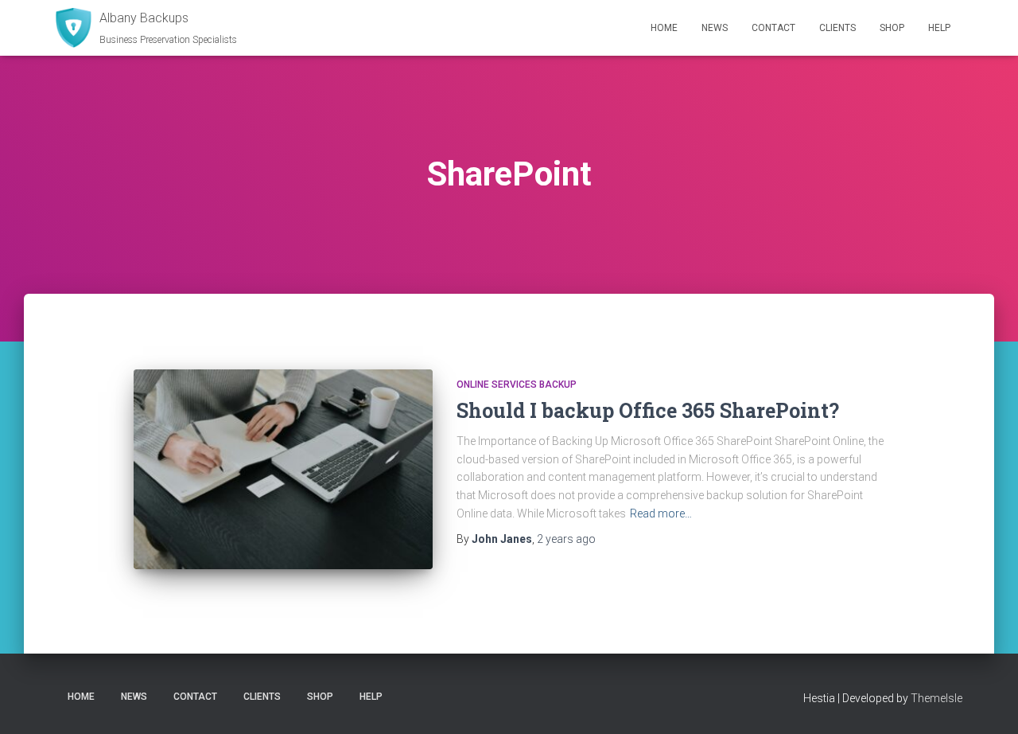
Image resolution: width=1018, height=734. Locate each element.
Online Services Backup (517, 384)
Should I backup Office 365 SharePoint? (648, 410)
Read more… (661, 513)
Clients (837, 27)
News (714, 27)
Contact (773, 27)
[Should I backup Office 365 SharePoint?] (283, 469)
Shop (892, 27)
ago (566, 539)
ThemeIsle (936, 698)
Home (664, 27)
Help (939, 27)
